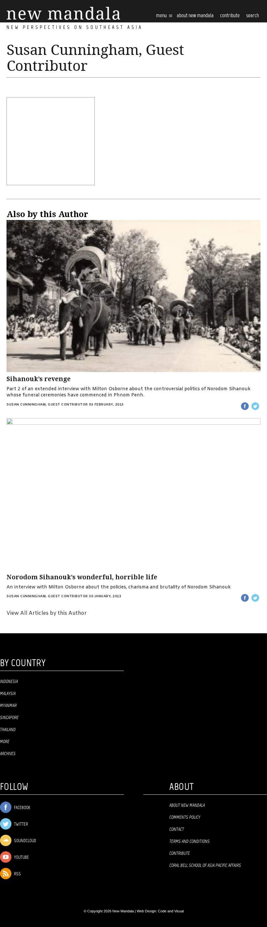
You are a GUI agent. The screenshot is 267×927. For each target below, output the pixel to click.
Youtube (21, 857)
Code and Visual (171, 911)
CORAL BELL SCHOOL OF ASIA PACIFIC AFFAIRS (205, 865)
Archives (8, 753)
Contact (176, 829)
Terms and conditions (189, 841)
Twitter (20, 824)
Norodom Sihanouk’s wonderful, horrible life (82, 577)
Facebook (21, 807)
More (4, 741)
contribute (230, 16)
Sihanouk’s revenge (39, 379)
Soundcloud (24, 841)
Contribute (179, 853)
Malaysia (8, 693)
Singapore (9, 717)
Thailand (8, 729)
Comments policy (184, 817)
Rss (17, 874)
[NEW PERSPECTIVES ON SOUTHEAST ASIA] (63, 13)
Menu (162, 16)
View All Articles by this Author (47, 613)
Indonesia (9, 681)
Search (252, 16)
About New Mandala (195, 16)
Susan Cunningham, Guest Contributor (47, 405)
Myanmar (8, 705)
